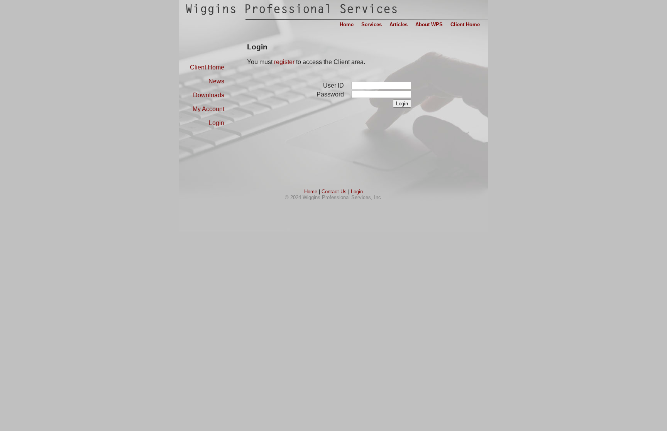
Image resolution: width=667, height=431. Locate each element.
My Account (208, 109)
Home (310, 191)
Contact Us (334, 191)
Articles (398, 24)
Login (216, 123)
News (216, 81)
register (284, 62)
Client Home (207, 67)
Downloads (208, 95)
